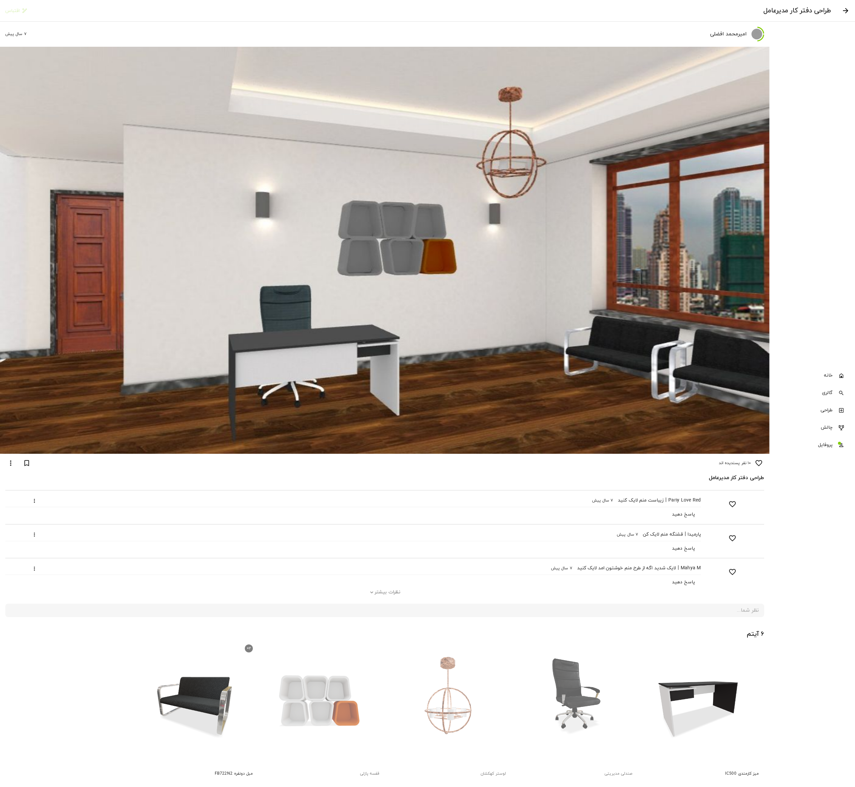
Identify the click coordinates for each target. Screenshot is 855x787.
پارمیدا (694, 534)
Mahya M (691, 568)
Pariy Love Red (684, 500)
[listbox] (812, 411)
